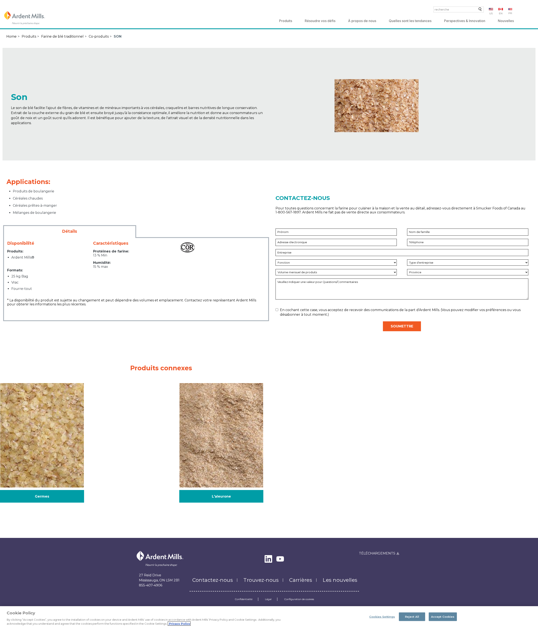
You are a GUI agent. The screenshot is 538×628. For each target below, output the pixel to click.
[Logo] (24, 18)
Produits (285, 21)
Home (11, 36)
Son (117, 36)
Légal (268, 599)
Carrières (300, 580)
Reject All (412, 616)
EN (500, 13)
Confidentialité (243, 599)
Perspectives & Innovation (464, 21)
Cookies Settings (382, 616)
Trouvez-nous (261, 580)
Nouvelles (506, 21)
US (491, 13)
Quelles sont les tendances (410, 21)
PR (510, 13)
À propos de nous (362, 21)
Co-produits (99, 36)
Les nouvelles (340, 580)
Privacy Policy (179, 623)
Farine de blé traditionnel (62, 36)
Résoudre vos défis (320, 21)
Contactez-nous (212, 580)
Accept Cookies (443, 616)
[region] (269, 617)
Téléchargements (377, 553)
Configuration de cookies (299, 599)
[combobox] (458, 9)
